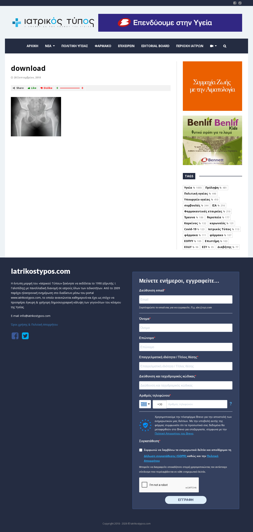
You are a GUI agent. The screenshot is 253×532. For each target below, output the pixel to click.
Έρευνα (193, 217)
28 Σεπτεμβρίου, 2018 (27, 77)
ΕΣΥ (208, 247)
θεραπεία (218, 217)
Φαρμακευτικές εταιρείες (207, 211)
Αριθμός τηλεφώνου (154, 395)
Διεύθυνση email (151, 290)
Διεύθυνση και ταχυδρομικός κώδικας (167, 376)
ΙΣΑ (218, 205)
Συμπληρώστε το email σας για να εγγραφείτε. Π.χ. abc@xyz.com (175, 307)
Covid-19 (194, 229)
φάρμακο (220, 235)
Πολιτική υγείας (200, 193)
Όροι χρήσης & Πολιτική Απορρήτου (34, 324)
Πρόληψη (216, 187)
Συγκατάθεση (149, 441)
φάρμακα (195, 235)
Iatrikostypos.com (40, 271)
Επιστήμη (216, 241)
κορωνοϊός (222, 223)
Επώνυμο (146, 338)
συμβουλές (196, 205)
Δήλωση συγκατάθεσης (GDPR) (165, 456)
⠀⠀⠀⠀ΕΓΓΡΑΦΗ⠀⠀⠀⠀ (186, 500)
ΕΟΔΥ (191, 247)
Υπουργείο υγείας (201, 199)
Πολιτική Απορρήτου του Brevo (174, 433)
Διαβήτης (227, 247)
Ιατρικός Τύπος (223, 229)
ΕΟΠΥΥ (192, 241)
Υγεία (193, 187)
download (28, 68)
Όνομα (144, 318)
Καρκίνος (195, 223)
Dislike (48, 88)
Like (33, 88)
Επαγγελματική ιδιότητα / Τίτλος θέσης (168, 357)
